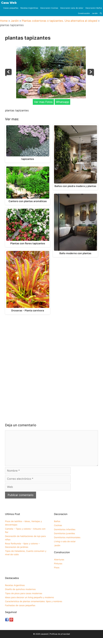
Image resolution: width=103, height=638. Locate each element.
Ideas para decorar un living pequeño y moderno (29, 597)
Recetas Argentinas (29, 8)
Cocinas (58, 525)
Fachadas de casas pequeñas (20, 605)
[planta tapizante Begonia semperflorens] (90, 75)
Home (4, 20)
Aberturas (59, 559)
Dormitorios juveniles (64, 533)
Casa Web (9, 2)
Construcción (84, 13)
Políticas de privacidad (60, 634)
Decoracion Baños (93, 8)
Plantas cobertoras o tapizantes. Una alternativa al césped (59, 20)
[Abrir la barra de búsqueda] (101, 13)
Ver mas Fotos (43, 102)
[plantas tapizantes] (51, 97)
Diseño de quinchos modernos (20, 589)
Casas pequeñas (10, 8)
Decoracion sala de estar (71, 8)
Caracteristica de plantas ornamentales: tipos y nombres (33, 601)
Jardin (95, 13)
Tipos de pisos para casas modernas (23, 593)
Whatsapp (62, 102)
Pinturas (58, 563)
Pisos (56, 567)
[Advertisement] (52, 336)
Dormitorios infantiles (64, 529)
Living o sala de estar (65, 541)
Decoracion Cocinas (49, 8)
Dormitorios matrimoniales (67, 537)
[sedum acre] (8, 75)
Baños (57, 521)
